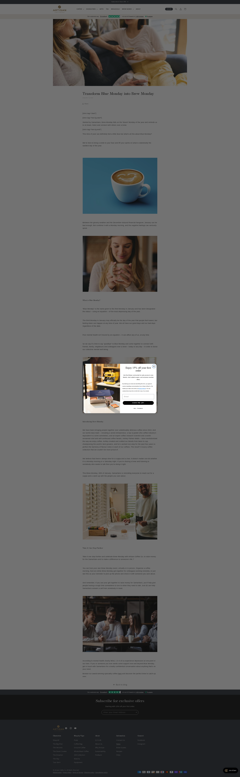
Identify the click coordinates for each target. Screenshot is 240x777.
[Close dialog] (154, 366)
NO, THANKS (138, 408)
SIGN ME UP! (138, 403)
